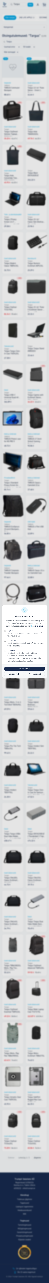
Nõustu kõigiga (24, 669)
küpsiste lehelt (37, 626)
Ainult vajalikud (35, 674)
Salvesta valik (14, 674)
